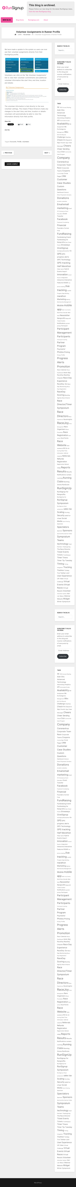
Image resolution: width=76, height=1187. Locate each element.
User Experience (64, 576)
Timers (65, 557)
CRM (64, 176)
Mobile (60, 305)
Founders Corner (63, 228)
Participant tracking (62, 339)
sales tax (68, 509)
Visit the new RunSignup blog (40, 12)
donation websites (62, 201)
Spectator (60, 524)
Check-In (61, 140)
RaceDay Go (62, 384)
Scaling (60, 512)
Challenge (61, 137)
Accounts (13, 141)
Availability (63, 123)
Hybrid (62, 269)
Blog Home (20, 20)
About (46, 20)
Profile (19, 141)
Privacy (59, 355)
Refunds (60, 459)
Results (61, 471)
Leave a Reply (12, 164)
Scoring (67, 512)
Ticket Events (63, 552)
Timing (60, 563)
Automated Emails (65, 120)
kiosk (66, 283)
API (58, 120)
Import (64, 271)
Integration (64, 277)
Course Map (60, 173)
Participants (63, 336)
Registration (62, 462)
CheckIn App (64, 142)
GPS (59, 254)
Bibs (66, 132)
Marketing (61, 299)
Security (61, 515)
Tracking (67, 567)
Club (63, 152)
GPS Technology (63, 260)
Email (60, 204)
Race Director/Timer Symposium (64, 404)
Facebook (62, 219)
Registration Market (63, 464)
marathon (61, 296)
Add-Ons (60, 110)
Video (62, 579)
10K (61, 107)
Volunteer (67, 591)
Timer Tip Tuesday (64, 560)
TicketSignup (66, 555)
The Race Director (63, 549)
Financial (61, 225)
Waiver (62, 596)
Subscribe (62, 90)
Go (71, 251)
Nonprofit (61, 318)
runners (68, 475)
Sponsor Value (68, 533)
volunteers (25, 141)
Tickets (60, 555)
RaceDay (60, 375)
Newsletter (65, 315)
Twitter (63, 573)
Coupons (66, 171)
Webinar (67, 596)
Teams (60, 540)
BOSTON (59, 134)
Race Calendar (62, 370)
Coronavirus (63, 162)
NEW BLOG (7, 20)
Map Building (65, 293)
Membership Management (64, 302)
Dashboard (60, 192)
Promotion (63, 366)
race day (67, 372)
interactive (60, 280)
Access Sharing (66, 107)
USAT (68, 573)
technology (62, 543)
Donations (63, 197)
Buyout (64, 134)
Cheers (67, 145)
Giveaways (65, 245)
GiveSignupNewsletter (63, 251)
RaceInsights (68, 419)
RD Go (65, 448)
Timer (59, 557)
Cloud (59, 152)
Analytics (68, 118)
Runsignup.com (33, 20)
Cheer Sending (63, 149)
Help (58, 269)
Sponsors (67, 530)
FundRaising (64, 233)
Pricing (67, 352)
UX (58, 579)
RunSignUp (64, 488)
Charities (68, 137)
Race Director (66, 398)
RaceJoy (63, 423)
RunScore (65, 485)
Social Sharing (66, 521)
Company (63, 157)
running (60, 478)
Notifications (61, 323)
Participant (64, 326)
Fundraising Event (64, 237)
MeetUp (68, 299)
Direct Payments (61, 195)
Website (60, 599)
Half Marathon (64, 266)
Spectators (63, 527)
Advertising (60, 118)
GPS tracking (63, 262)
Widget (66, 599)
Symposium (63, 536)
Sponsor (59, 531)
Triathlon (60, 570)
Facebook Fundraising (63, 222)
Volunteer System (62, 593)
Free (58, 230)
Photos (60, 352)
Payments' (61, 349)
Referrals (66, 456)
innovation (62, 274)
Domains (69, 195)
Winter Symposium (63, 601)
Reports (65, 467)
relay (59, 468)
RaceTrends (64, 438)
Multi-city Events (66, 310)
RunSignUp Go (61, 497)
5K (58, 107)
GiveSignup (62, 248)
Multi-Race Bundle (62, 312)
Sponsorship (60, 533)
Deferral (66, 192)
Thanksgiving (66, 547)
